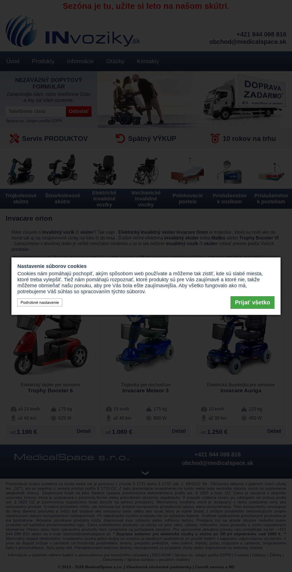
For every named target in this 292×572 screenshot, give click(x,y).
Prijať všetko (252, 302)
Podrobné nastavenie (40, 302)
